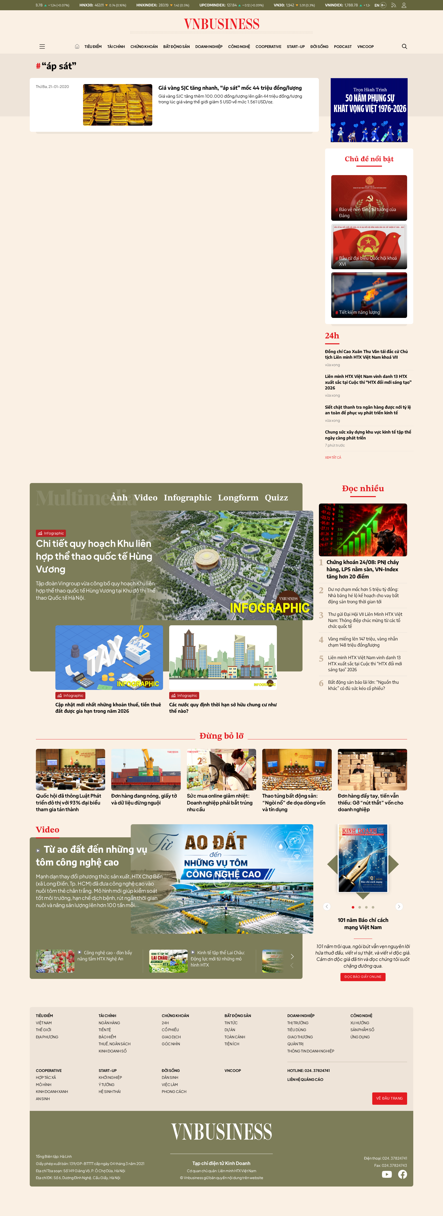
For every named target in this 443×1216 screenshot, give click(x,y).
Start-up (296, 46)
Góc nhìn (171, 1043)
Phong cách (174, 1091)
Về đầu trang (389, 1098)
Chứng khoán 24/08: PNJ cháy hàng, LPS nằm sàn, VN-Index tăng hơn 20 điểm (363, 569)
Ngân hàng (109, 1022)
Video (146, 498)
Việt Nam (44, 1022)
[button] (292, 956)
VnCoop (365, 46)
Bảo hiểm (107, 1036)
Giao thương (300, 1036)
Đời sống (319, 46)
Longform (238, 498)
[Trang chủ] (77, 46)
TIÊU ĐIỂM (44, 1015)
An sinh (43, 1098)
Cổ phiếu (170, 1029)
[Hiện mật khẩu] (273, 511)
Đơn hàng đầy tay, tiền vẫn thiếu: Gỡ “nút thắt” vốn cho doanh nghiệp (370, 802)
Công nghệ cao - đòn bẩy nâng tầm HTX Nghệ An (104, 955)
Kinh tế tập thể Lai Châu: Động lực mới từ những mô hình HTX (218, 959)
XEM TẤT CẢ (333, 457)
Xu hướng (359, 1022)
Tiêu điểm (93, 46)
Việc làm (170, 1084)
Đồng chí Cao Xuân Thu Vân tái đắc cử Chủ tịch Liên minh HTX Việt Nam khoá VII (366, 354)
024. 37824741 (317, 1070)
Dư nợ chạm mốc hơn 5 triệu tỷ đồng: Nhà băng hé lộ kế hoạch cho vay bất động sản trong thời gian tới (363, 595)
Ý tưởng (107, 1084)
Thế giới (43, 1029)
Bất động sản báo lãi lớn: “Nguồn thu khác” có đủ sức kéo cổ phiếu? (363, 685)
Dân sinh (170, 1077)
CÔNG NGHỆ (361, 1015)
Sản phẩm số (362, 1029)
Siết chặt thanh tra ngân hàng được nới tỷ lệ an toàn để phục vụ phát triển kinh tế (368, 410)
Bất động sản (176, 46)
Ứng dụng (360, 1036)
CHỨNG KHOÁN (175, 1015)
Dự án (230, 1029)
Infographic (188, 498)
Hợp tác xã (46, 1077)
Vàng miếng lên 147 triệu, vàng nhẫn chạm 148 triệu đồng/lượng (363, 642)
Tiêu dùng (296, 1029)
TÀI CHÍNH (107, 1015)
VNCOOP (233, 1070)
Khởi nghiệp (110, 1077)
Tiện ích (232, 1043)
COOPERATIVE (49, 1070)
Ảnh (119, 498)
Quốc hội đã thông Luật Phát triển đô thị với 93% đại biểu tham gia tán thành (68, 802)
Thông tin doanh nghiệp (310, 1051)
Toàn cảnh (235, 1036)
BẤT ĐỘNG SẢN (238, 1015)
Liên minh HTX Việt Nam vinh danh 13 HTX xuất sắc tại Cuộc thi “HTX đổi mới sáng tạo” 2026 (368, 382)
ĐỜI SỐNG (171, 1070)
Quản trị (295, 1043)
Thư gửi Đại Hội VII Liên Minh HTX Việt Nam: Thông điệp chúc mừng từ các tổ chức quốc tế (365, 620)
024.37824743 (394, 1165)
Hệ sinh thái (110, 1091)
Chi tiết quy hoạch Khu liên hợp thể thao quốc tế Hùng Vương (94, 556)
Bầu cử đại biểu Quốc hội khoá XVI (366, 261)
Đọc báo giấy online (363, 977)
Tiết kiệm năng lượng (357, 312)
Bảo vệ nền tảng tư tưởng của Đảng (365, 212)
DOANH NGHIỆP (301, 1015)
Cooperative (268, 46)
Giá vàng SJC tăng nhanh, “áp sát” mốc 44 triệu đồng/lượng (230, 87)
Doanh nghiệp (209, 46)
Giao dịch (171, 1036)
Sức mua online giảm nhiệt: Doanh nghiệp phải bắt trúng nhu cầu (220, 802)
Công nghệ (239, 46)
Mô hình (43, 1084)
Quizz (276, 498)
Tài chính (116, 46)
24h (165, 1022)
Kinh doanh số (113, 1051)
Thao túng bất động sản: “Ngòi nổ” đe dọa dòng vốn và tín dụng (293, 802)
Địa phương (47, 1036)
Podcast (343, 46)
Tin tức (231, 1022)
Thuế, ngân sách (114, 1043)
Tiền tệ (105, 1029)
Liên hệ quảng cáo (305, 1079)
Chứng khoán (144, 46)
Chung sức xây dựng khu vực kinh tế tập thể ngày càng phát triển (368, 434)
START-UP (108, 1070)
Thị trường (298, 1022)
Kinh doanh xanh (52, 1091)
